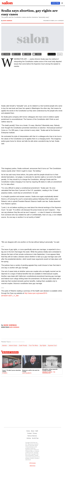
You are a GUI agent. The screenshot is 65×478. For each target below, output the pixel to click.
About (32, 431)
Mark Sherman (7, 20)
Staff (36, 431)
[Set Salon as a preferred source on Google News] (52, 54)
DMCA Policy (32, 465)
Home (28, 431)
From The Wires (33, 345)
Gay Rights (43, 345)
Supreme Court (52, 345)
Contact (29, 433)
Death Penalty (23, 345)
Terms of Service (32, 436)
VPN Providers (32, 463)
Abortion (4, 345)
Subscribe (55, 3)
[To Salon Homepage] (7, 2)
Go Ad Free (35, 438)
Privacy (35, 433)
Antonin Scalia (13, 345)
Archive (29, 438)
